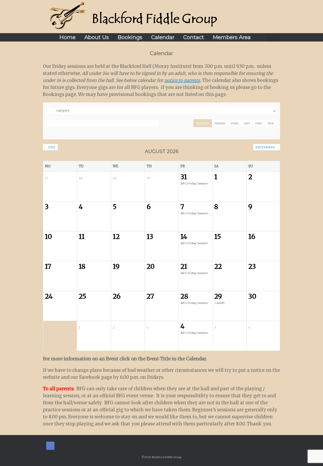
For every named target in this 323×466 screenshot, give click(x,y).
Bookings (130, 37)
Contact (193, 37)
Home (67, 37)
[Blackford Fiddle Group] (133, 16)
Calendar (162, 37)
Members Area (232, 37)
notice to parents (182, 80)
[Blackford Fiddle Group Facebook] (50, 446)
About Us (96, 37)
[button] (273, 37)
